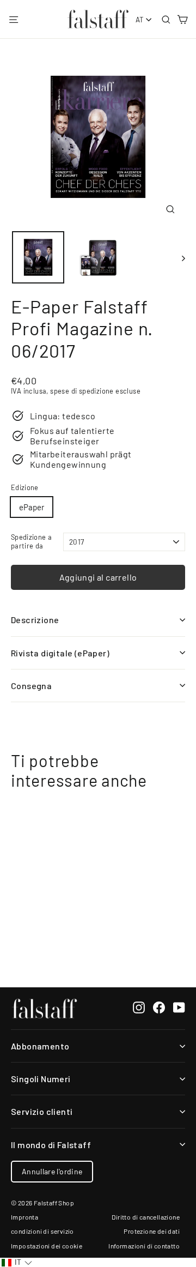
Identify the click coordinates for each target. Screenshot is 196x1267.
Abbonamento (40, 1046)
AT (140, 19)
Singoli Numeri (41, 1078)
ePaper (31, 507)
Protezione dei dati (152, 1231)
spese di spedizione (82, 391)
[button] (17, 1262)
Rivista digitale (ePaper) (60, 653)
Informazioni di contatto (144, 1246)
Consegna (31, 685)
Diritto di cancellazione (146, 1217)
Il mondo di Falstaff (51, 1144)
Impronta (24, 1217)
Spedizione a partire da (31, 541)
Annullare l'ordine (52, 1171)
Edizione (25, 488)
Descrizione (35, 619)
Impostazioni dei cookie (46, 1246)
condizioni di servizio (42, 1231)
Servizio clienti (41, 1111)
